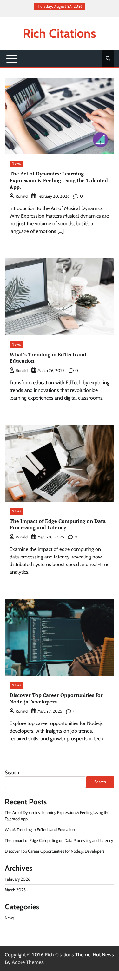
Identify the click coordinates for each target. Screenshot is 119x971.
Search (12, 773)
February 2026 (17, 879)
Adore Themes (27, 962)
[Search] (108, 58)
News (16, 164)
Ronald (22, 196)
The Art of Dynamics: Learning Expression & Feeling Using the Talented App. (59, 180)
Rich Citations (59, 33)
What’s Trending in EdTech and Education (48, 358)
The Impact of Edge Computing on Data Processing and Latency (58, 524)
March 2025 (15, 890)
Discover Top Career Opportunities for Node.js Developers (56, 698)
